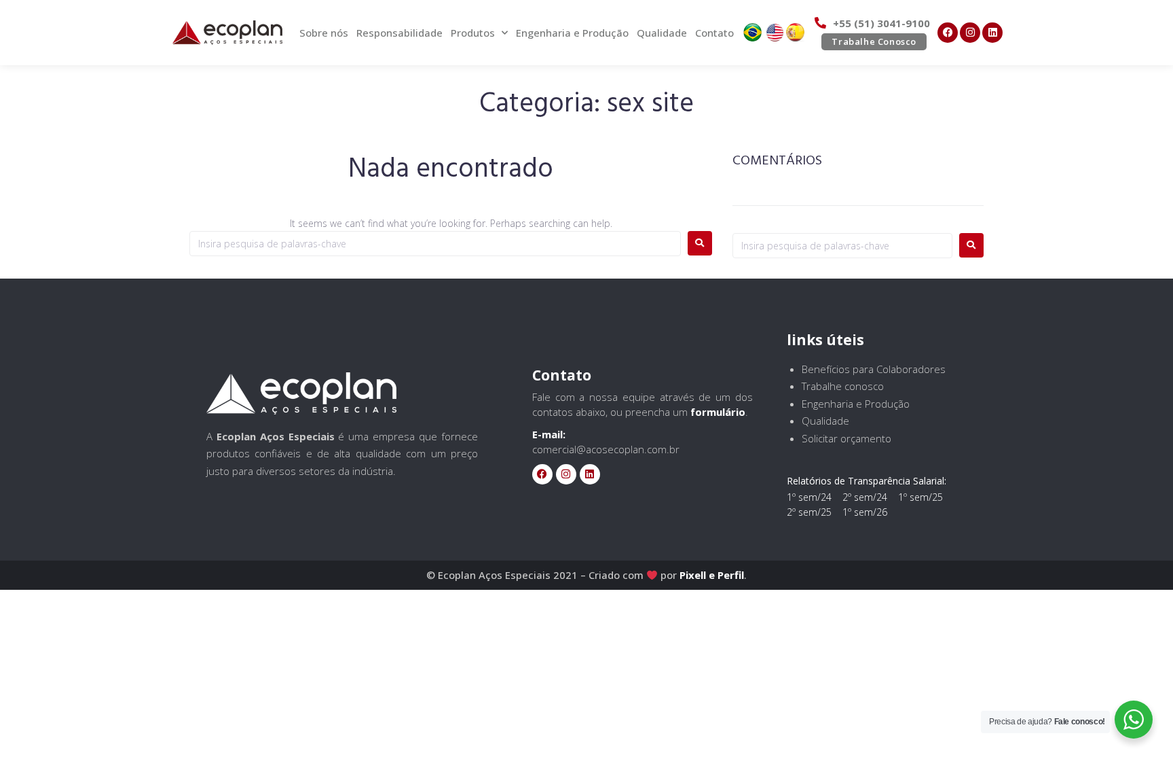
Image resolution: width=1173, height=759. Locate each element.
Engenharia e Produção (572, 32)
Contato (714, 32)
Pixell (692, 575)
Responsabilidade (399, 32)
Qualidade (662, 32)
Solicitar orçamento (846, 438)
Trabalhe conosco (843, 386)
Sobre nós (323, 32)
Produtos (473, 32)
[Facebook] (947, 32)
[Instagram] (970, 32)
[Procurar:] (435, 243)
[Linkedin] (992, 32)
